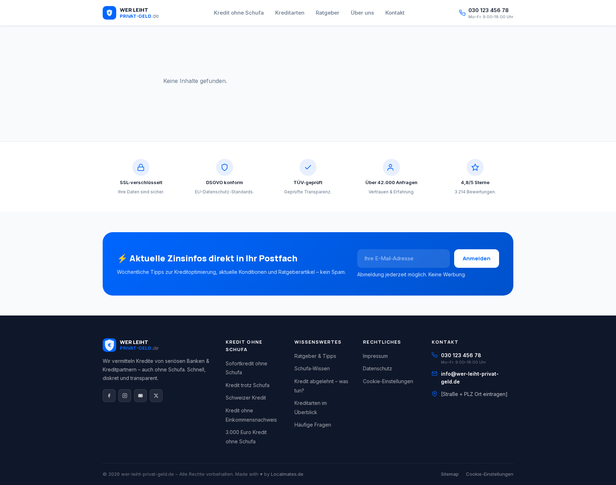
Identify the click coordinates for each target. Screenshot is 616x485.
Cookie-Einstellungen (388, 381)
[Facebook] (109, 395)
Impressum (375, 356)
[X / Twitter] (156, 395)
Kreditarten (289, 12)
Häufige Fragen (312, 425)
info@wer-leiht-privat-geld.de (470, 378)
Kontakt (395, 12)
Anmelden (477, 258)
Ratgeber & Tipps (315, 356)
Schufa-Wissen (312, 368)
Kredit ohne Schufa (239, 12)
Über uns (362, 12)
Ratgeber (327, 12)
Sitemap (450, 474)
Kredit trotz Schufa (248, 385)
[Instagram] (124, 395)
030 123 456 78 (461, 355)
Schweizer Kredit (246, 398)
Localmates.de (287, 474)
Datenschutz (377, 368)
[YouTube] (140, 395)
